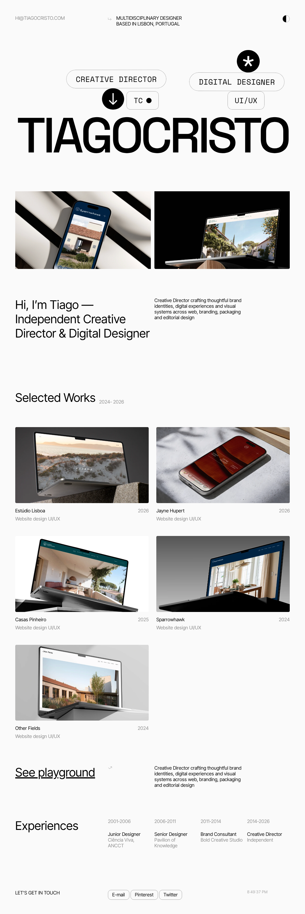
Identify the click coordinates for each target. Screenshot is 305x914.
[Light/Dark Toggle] (245, 18)
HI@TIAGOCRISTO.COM (40, 18)
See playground (55, 772)
